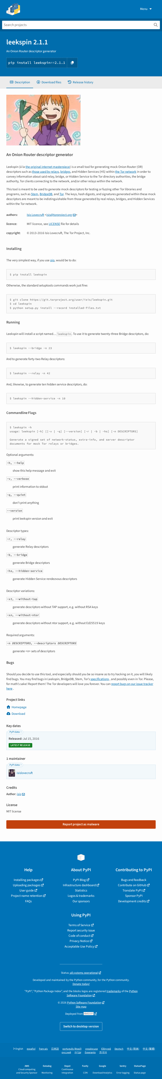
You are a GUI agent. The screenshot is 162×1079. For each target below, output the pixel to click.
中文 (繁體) (149, 1049)
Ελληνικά (106, 1049)
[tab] (19, 82)
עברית (78, 1052)
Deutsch (119, 1049)
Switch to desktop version (81, 1026)
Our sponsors (81, 901)
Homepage (19, 707)
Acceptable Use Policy (79, 946)
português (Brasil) (72, 1049)
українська (91, 1049)
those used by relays (45, 171)
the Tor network (125, 171)
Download (18, 713)
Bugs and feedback (133, 880)
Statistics (81, 890)
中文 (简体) (133, 1049)
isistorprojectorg (59, 214)
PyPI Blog (79, 880)
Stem (34, 194)
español (31, 1049)
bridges (65, 171)
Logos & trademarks (81, 895)
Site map (81, 1007)
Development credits (132, 901)
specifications (99, 679)
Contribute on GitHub (132, 885)
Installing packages (27, 880)
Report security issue (81, 930)
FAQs (28, 901)
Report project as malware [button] (81, 824)
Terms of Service (79, 925)
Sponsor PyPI (134, 895)
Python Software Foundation (84, 1003)
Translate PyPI (132, 890)
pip (52, 260)
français (43, 1049)
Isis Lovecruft (35, 214)
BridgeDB (46, 194)
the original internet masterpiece (48, 166)
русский (66, 1052)
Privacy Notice (79, 941)
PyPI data (14, 732)
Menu (143, 9)
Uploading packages (26, 885)
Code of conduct (79, 935)
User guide (26, 890)
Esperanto (90, 1052)
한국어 (103, 1052)
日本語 (55, 1049)
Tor (61, 194)
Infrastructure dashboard (79, 885)
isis (19, 794)
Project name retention (26, 895)
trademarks (114, 991)
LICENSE (54, 224)
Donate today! (81, 984)
